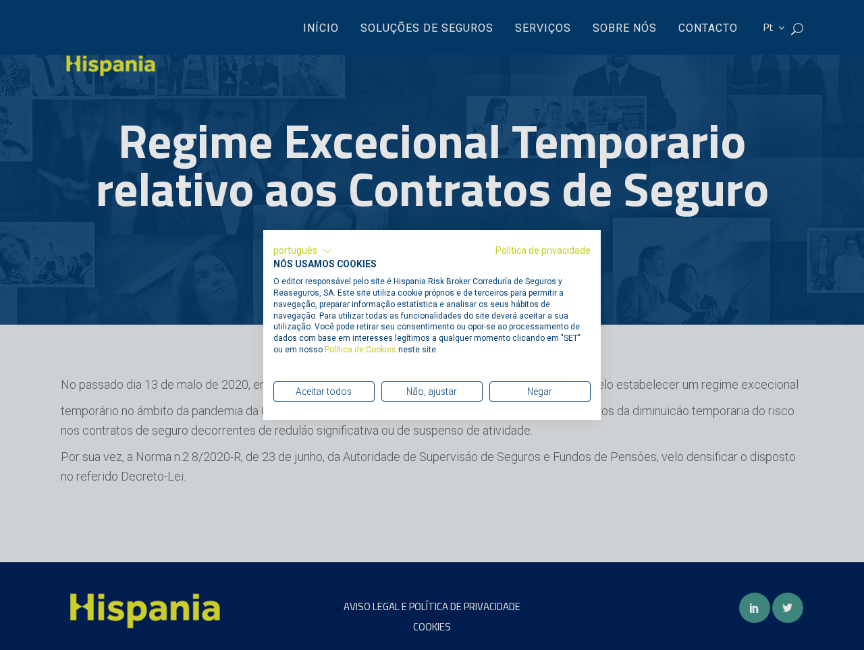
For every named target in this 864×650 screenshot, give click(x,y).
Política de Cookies (361, 349)
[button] (302, 251)
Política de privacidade (543, 250)
